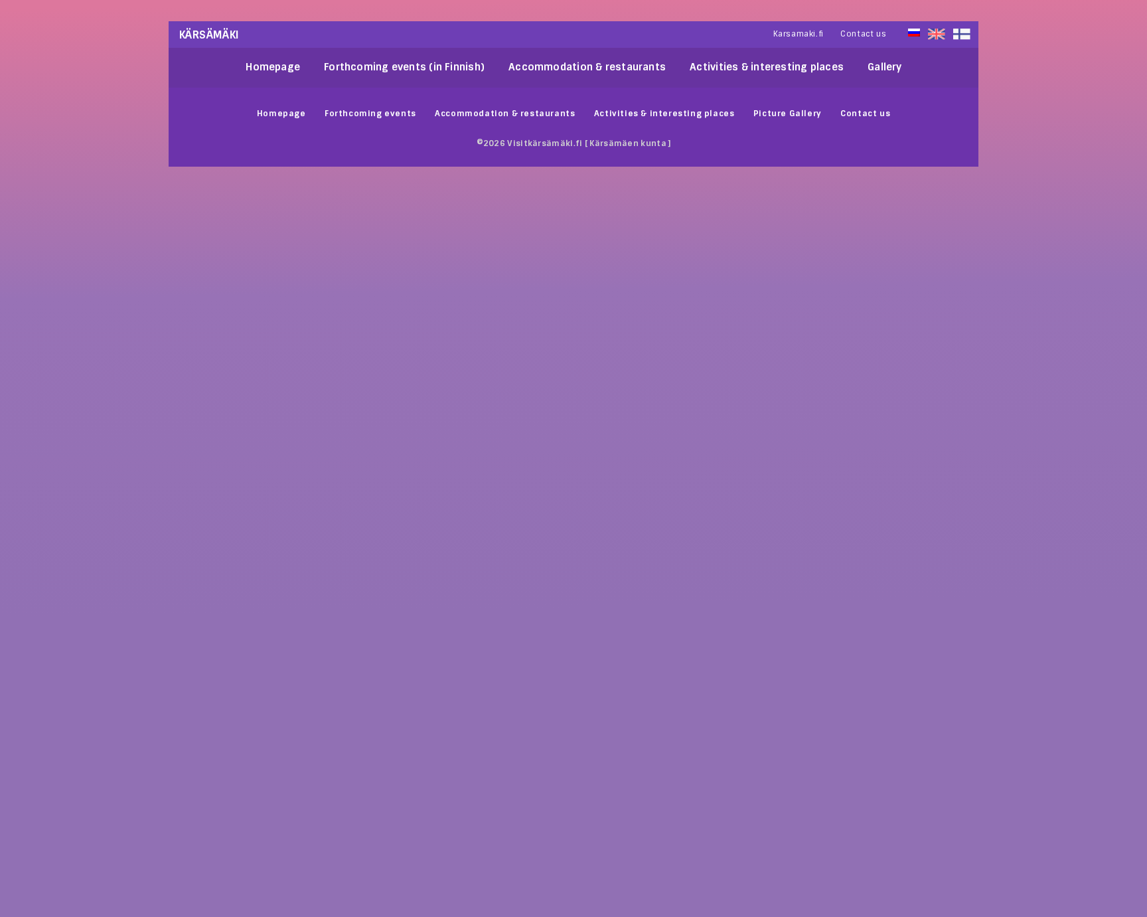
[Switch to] (961, 34)
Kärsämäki (209, 35)
